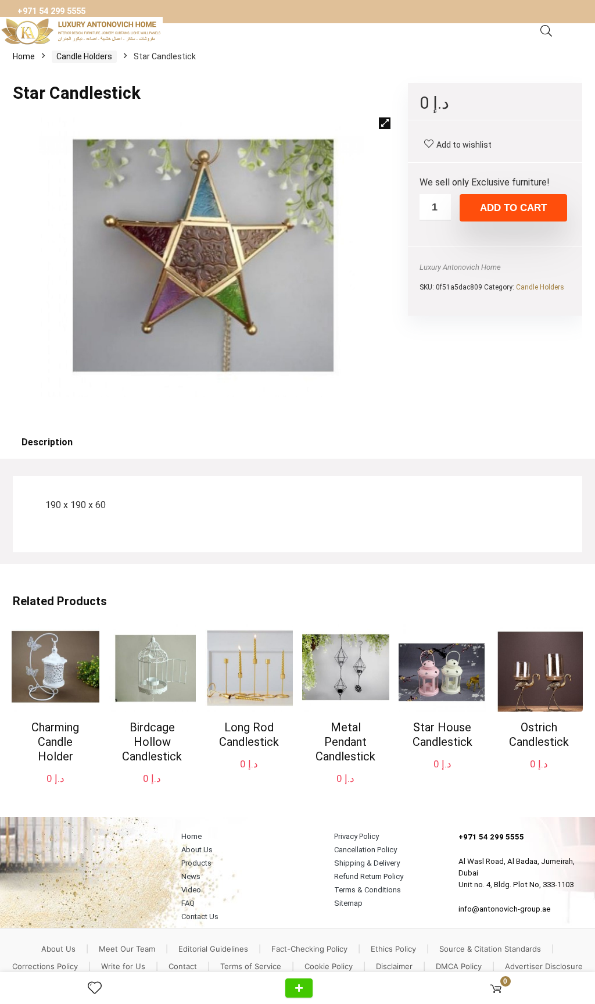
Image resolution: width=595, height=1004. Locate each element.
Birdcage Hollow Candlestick (152, 741)
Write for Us (123, 966)
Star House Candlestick (442, 734)
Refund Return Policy (368, 876)
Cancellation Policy (365, 849)
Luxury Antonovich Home (460, 267)
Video (191, 889)
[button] (384, 123)
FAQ (188, 903)
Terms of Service (250, 966)
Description (47, 442)
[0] (495, 988)
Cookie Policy (328, 966)
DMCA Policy (459, 966)
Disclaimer (394, 966)
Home (24, 56)
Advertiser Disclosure (544, 966)
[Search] (546, 31)
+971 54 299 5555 (51, 11)
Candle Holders (84, 56)
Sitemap (348, 903)
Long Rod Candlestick (249, 734)
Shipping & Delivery (367, 863)
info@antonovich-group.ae (504, 909)
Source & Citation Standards (490, 948)
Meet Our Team (127, 948)
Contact (183, 966)
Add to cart (513, 207)
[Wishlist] (99, 988)
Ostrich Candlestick (539, 734)
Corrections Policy (45, 966)
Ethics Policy (393, 948)
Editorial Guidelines (213, 948)
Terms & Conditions (367, 889)
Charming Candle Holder (55, 741)
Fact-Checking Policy (309, 948)
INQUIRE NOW (299, 988)
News (190, 876)
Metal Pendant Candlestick (345, 741)
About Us (197, 849)
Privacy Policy (356, 836)
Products (196, 863)
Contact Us (199, 916)
